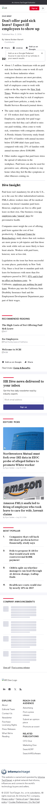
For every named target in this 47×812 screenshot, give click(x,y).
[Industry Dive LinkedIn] (4, 689)
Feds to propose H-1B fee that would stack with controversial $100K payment (23, 555)
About (5, 705)
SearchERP (28, 749)
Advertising (28, 707)
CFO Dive (27, 741)
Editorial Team (8, 709)
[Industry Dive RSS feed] (20, 689)
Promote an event (31, 726)
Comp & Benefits (21, 368)
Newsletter (7, 717)
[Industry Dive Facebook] (9, 689)
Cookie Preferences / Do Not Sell (24, 802)
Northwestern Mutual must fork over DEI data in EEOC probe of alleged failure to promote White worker (21, 459)
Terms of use (22, 799)
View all (6, 667)
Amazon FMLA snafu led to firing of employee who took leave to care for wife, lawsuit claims (23, 508)
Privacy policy (8, 799)
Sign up (34, 8)
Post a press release (21, 667)
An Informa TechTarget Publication (23, 3)
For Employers (10, 339)
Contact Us (7, 713)
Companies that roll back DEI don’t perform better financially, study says (24, 539)
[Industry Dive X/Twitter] (15, 689)
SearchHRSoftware (32, 753)
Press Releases (9, 729)
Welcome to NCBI (11, 349)
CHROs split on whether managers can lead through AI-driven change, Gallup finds (25, 572)
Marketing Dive (30, 745)
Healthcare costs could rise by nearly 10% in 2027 (25, 586)
